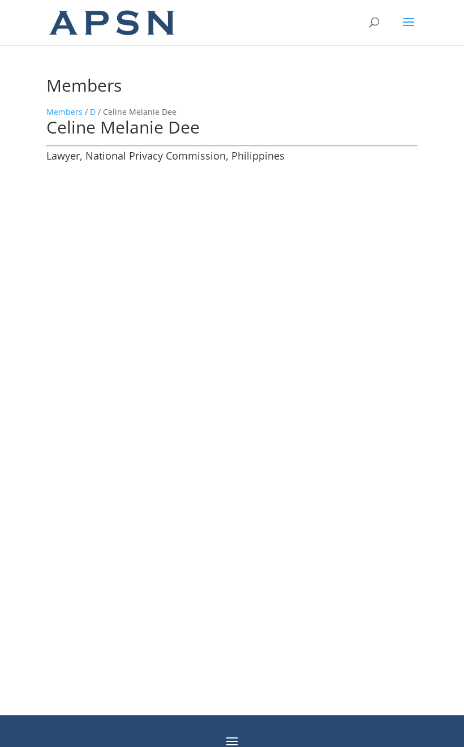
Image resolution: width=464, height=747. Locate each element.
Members (64, 111)
